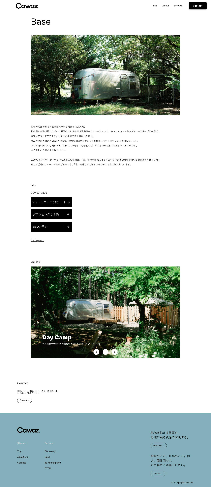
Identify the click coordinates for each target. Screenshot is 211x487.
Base (47, 457)
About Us (22, 457)
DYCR (48, 468)
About (165, 5)
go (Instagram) (53, 462)
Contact (21, 462)
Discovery (50, 451)
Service (178, 5)
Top (155, 5)
